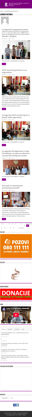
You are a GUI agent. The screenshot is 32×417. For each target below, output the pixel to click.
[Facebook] (14, 405)
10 (9, 224)
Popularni (10, 329)
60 (13, 228)
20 (12, 224)
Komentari (17, 329)
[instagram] (17, 405)
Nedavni (4, 329)
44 (4, 228)
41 (24, 225)
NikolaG (26, 413)
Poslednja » (21, 228)
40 (21, 224)
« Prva (2, 224)
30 (15, 224)
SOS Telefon (13, 413)
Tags (23, 329)
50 (10, 228)
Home (1, 11)
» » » (4, 64)
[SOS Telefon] (16, 4)
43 (1, 228)
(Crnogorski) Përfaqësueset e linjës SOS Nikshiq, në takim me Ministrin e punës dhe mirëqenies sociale (16, 153)
